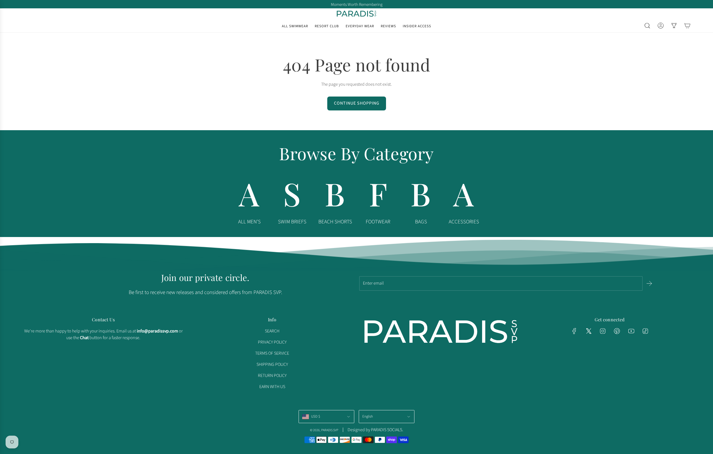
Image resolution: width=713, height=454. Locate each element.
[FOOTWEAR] (378, 197)
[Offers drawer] (674, 25)
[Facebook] (574, 331)
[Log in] (660, 25)
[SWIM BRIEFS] (292, 197)
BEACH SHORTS (335, 222)
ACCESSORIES (464, 222)
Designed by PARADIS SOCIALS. (375, 430)
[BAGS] (421, 197)
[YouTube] (631, 331)
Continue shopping (356, 103)
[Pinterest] (617, 331)
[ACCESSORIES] (464, 197)
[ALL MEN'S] (249, 197)
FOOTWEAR (378, 222)
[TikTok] (645, 331)
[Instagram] (602, 331)
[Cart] (687, 25)
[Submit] (649, 283)
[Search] (647, 25)
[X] (588, 331)
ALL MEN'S (249, 222)
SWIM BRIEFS (292, 222)
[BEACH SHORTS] (335, 197)
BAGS (421, 222)
